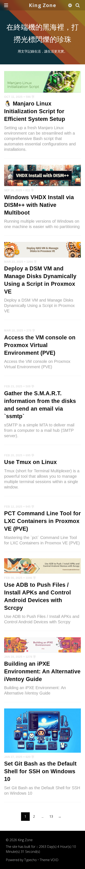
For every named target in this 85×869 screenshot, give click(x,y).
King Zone (42, 5)
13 (51, 816)
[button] (6, 5)
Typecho (30, 860)
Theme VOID (49, 860)
